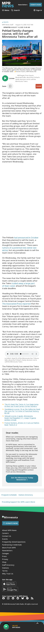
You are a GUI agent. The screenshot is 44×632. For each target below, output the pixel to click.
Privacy (5, 559)
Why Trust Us (7, 573)
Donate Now (36, 5)
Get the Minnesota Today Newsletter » (22, 478)
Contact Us (6, 536)
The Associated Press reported (16, 303)
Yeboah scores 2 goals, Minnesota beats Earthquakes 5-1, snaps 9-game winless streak (20, 418)
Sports (6, 22)
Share (38, 86)
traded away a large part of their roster (18, 284)
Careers (5, 533)
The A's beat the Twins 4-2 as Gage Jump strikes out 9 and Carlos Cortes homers (21, 405)
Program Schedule (9, 495)
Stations (5, 568)
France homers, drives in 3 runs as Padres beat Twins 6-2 (21, 424)
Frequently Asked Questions (13, 542)
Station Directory (26, 495)
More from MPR (9, 547)
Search (17, 10)
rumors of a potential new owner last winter (19, 249)
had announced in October (26, 237)
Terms (5, 571)
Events (5, 539)
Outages (5, 553)
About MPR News (9, 530)
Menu (7, 10)
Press (4, 556)
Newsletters (7, 550)
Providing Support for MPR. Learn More (18, 502)
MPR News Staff (7, 25)
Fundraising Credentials (12, 545)
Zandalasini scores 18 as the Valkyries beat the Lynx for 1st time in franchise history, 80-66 (22, 411)
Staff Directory (8, 565)
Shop (4, 562)
